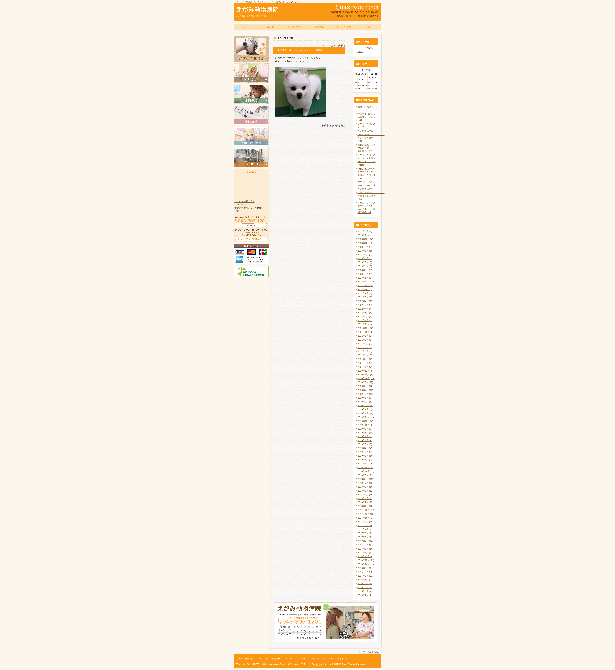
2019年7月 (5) (365, 436)
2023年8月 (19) (365, 250)
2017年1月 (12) (365, 552)
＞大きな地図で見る (244, 201)
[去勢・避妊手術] (251, 145)
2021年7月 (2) (365, 343)
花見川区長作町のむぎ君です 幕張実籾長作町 (368, 147)
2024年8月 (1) (365, 231)
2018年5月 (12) (365, 490)
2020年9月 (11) (365, 382)
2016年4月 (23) (365, 587)
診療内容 (276, 658)
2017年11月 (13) (366, 514)
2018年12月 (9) (365, 463)
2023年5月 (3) (365, 262)
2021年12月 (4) (365, 324)
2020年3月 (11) (365, 405)
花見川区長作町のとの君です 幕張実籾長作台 (370, 127)
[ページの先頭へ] (370, 652)
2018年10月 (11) (366, 471)
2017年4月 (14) (365, 541)
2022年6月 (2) (365, 305)
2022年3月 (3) (365, 312)
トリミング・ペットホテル (321, 658)
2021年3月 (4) (365, 359)
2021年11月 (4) (365, 328)
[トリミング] (251, 82)
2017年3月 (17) (365, 545)
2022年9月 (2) (365, 293)
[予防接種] (251, 124)
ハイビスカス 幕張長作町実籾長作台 (371, 137)
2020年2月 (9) (365, 409)
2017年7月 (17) (365, 529)
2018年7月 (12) (365, 483)
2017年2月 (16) (365, 548)
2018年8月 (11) (365, 479)
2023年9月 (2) (365, 247)
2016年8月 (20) (365, 572)
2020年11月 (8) (365, 374)
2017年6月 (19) (365, 533)
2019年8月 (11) (365, 432)
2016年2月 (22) (365, 595)
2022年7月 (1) (365, 301)
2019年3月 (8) (365, 452)
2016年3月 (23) (365, 591)
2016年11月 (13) (366, 560)
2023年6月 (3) (365, 258)
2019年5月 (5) (365, 444)
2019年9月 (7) (365, 428)
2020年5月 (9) (365, 398)
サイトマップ (344, 658)
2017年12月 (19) (366, 510)
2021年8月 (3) (365, 340)
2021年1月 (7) (365, 367)
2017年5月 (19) (365, 537)
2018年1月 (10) (365, 506)
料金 (303, 658)
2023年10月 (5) (365, 243)
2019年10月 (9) (365, 425)
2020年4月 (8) (365, 401)
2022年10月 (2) (365, 289)
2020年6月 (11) (365, 394)
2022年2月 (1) (365, 316)
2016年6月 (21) (365, 579)
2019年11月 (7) (365, 421)
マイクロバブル (291, 658)
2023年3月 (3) (365, 270)
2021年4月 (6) (365, 355)
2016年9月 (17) (365, 568)
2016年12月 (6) (365, 556)
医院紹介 (249, 658)
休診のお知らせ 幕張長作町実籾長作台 (371, 195)
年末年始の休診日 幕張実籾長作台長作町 (374, 116)
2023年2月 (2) (365, 274)
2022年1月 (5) (365, 320)
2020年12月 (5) (365, 370)
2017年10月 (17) (366, 518)
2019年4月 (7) (365, 448)
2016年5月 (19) (365, 583)
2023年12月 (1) (365, 235)
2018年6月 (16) (365, 486)
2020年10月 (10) (366, 378)
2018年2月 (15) (365, 502)
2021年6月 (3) (365, 347)
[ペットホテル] (251, 166)
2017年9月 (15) (365, 521)
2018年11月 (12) (366, 467)
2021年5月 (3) (365, 351)
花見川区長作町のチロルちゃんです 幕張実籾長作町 (373, 185)
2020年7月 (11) (365, 390)
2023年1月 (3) (365, 278)
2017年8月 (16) (365, 525)
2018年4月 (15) (365, 494)
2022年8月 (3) (365, 297)
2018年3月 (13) (365, 498)
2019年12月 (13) (366, 417)
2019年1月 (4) (365, 459)
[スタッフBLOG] (251, 60)
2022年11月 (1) (365, 285)
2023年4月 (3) (365, 266)
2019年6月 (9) (365, 440)
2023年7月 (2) (365, 254)
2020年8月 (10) (365, 386)
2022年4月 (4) (365, 308)
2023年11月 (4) (365, 239)
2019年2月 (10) (365, 456)
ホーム (239, 658)
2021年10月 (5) (365, 332)
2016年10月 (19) (366, 564)
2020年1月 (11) (365, 413)
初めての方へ (263, 658)
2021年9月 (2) (365, 336)
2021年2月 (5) (365, 363)
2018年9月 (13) (365, 475)
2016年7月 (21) (365, 576)
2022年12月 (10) (366, 281)
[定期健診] (251, 103)
